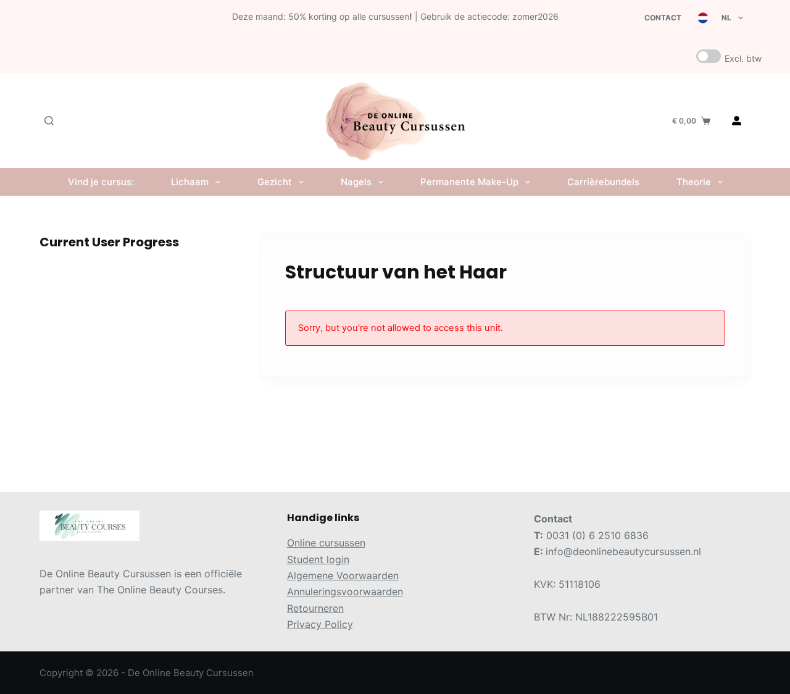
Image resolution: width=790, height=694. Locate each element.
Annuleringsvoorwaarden (345, 591)
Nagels (356, 182)
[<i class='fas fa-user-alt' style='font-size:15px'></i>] (736, 121)
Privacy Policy (320, 624)
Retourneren (315, 608)
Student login (318, 559)
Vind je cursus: (101, 182)
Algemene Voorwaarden (343, 575)
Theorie (693, 182)
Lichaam (190, 182)
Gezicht (274, 182)
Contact (662, 17)
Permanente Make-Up (469, 182)
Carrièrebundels (603, 182)
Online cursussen (326, 543)
